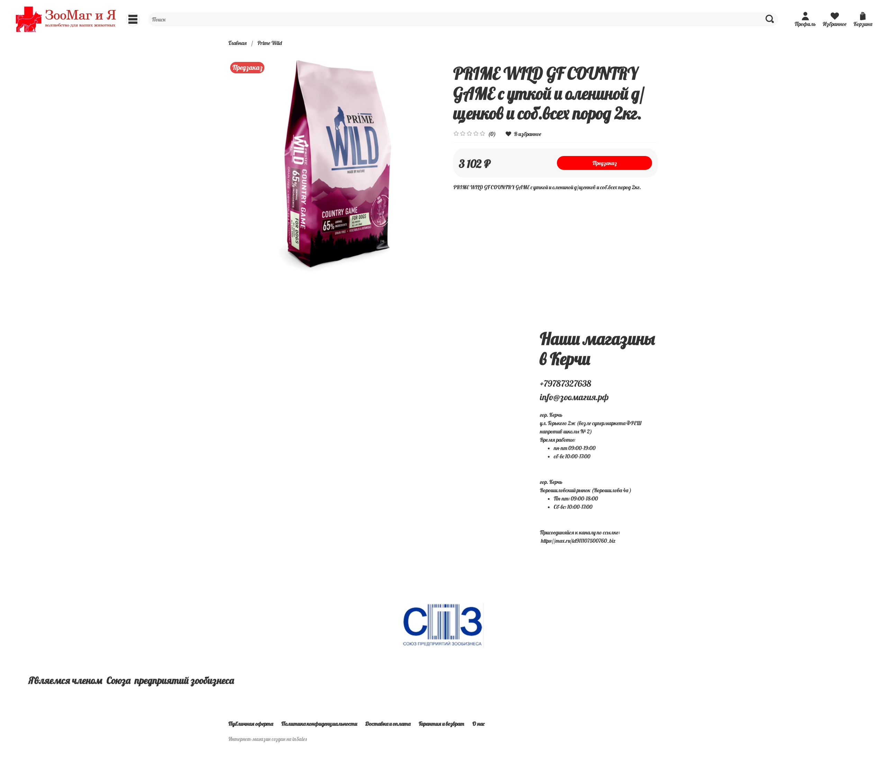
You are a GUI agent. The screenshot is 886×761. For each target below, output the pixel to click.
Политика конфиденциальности (319, 723)
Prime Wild (269, 42)
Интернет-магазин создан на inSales (267, 739)
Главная (237, 42)
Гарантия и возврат (441, 723)
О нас (478, 723)
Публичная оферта (250, 723)
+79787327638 (565, 383)
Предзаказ (605, 162)
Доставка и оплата (387, 723)
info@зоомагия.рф (574, 397)
